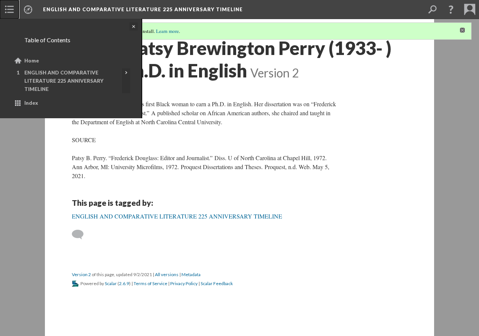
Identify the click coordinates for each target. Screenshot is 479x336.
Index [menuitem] (31, 103)
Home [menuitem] (31, 61)
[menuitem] (9, 9)
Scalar (111, 283)
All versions (167, 274)
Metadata (191, 274)
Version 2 (81, 274)
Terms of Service (150, 283)
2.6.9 (124, 283)
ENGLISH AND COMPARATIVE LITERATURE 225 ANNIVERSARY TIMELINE (64, 81)
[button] (451, 9)
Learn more (167, 31)
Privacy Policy (184, 283)
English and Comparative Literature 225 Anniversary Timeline (143, 9)
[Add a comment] (81, 234)
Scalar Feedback (217, 283)
